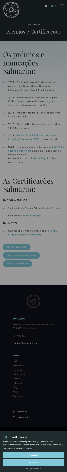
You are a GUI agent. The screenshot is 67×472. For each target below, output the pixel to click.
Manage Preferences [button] (33, 468)
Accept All (33, 454)
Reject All (33, 462)
